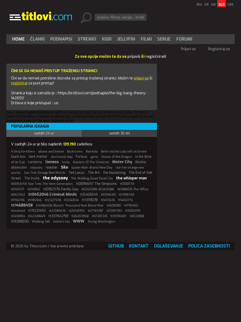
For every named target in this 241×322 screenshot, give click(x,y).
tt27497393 (114, 211)
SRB (230, 4)
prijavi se (141, 78)
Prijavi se (188, 48)
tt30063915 (133, 211)
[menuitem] (19, 39)
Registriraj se (219, 48)
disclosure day (61, 157)
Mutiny (140, 162)
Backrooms (75, 151)
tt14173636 (108, 200)
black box (18, 156)
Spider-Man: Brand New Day (91, 167)
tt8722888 (137, 216)
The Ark (94, 172)
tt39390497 (119, 216)
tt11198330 (126, 195)
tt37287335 (99, 216)
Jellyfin (126, 39)
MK (213, 4)
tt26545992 (77, 211)
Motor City (122, 161)
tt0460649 (89, 194)
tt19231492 (37, 210)
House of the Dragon (116, 157)
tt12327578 (53, 200)
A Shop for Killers (23, 151)
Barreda (92, 151)
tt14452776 (125, 200)
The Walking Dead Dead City (92, 178)
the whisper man (131, 178)
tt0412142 (18, 195)
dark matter (38, 156)
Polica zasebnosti (209, 246)
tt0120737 (17, 189)
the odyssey (55, 178)
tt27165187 (95, 211)
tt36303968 (80, 216)
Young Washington (101, 221)
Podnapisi (61, 39)
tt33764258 (58, 216)
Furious (81, 156)
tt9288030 (20, 221)
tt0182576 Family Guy (60, 189)
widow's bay (61, 221)
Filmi (146, 39)
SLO (221, 4)
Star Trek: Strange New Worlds (44, 173)
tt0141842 (34, 189)
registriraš (155, 56)
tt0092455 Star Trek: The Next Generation (42, 184)
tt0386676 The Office (133, 189)
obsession (19, 167)
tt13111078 (90, 200)
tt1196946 (35, 200)
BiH (199, 4)
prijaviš (133, 56)
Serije (164, 39)
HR (206, 4)
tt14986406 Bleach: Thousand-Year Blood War (70, 205)
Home (18, 39)
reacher (52, 167)
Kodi (107, 39)
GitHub (116, 246)
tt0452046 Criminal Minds (52, 194)
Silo (64, 167)
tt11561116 (18, 200)
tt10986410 (108, 195)
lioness (52, 161)
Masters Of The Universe (91, 162)
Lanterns (35, 162)
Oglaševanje (168, 246)
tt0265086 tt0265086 (98, 189)
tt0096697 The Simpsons (96, 183)
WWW (78, 221)
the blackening (114, 172)
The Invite (32, 178)
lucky (66, 162)
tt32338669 (36, 216)
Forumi (184, 39)
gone (94, 157)
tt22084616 (57, 211)
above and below (51, 151)
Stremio (87, 39)
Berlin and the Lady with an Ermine (124, 151)
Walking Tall (41, 221)
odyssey (36, 167)
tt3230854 (18, 216)
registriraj (19, 83)
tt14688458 (22, 205)
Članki (37, 39)
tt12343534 (71, 200)
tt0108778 (127, 184)
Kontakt (139, 246)
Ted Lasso (76, 172)
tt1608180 (114, 205)
